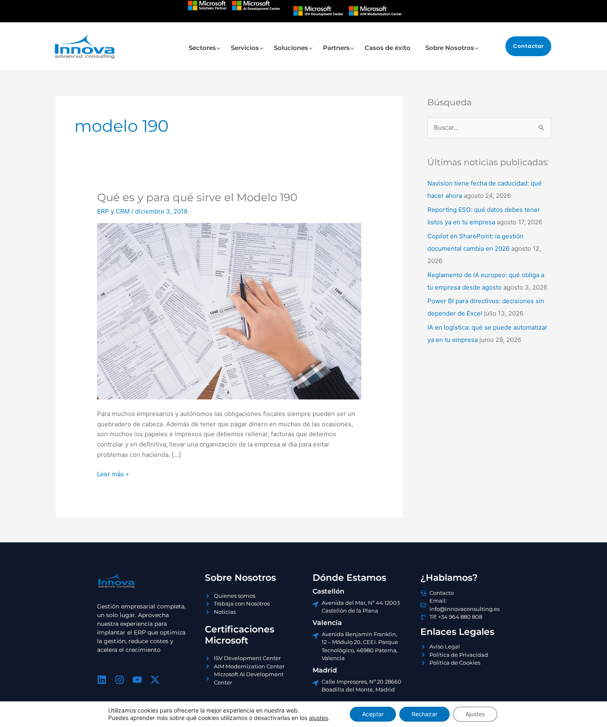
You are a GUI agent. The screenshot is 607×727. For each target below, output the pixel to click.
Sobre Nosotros (449, 48)
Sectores (202, 48)
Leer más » (113, 473)
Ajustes (475, 713)
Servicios (245, 48)
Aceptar (373, 713)
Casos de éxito (387, 48)
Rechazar (424, 713)
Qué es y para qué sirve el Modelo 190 (197, 197)
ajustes (318, 717)
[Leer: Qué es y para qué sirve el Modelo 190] (229, 311)
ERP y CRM (113, 211)
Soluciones (291, 48)
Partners (336, 48)
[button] (528, 46)
